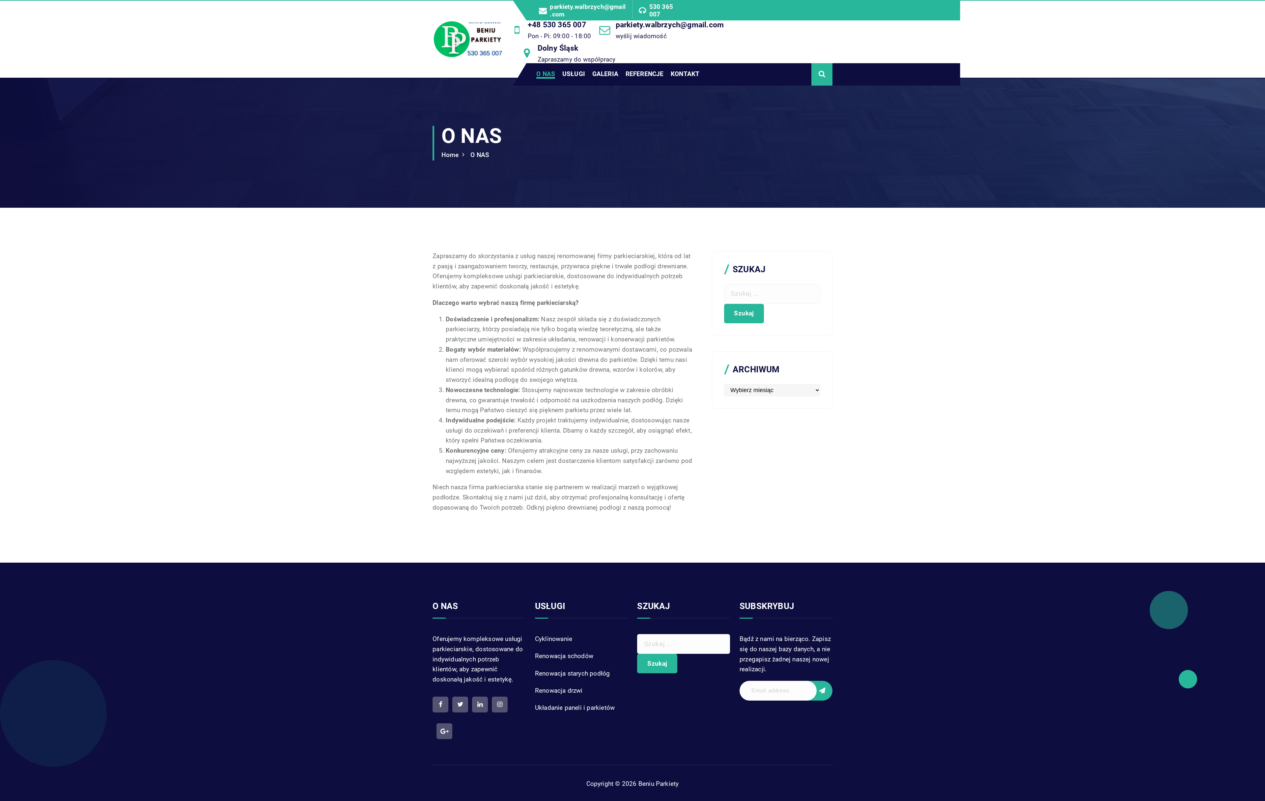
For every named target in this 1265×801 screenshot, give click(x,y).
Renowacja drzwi (559, 690)
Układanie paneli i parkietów (575, 707)
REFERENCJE (645, 74)
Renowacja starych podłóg (572, 673)
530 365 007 (661, 10)
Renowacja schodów (564, 656)
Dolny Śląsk (558, 48)
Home (450, 155)
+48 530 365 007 (557, 24)
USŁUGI (573, 74)
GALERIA (605, 74)
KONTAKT (685, 74)
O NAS (545, 74)
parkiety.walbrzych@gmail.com (588, 10)
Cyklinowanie (553, 639)
